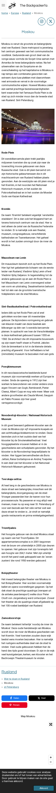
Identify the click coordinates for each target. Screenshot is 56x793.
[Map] (28, 743)
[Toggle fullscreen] (51, 724)
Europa (15, 13)
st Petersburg (11, 687)
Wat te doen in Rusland (17, 679)
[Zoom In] (51, 757)
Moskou (38, 13)
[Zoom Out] (51, 762)
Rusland (26, 13)
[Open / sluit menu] (3, 5)
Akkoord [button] (44, 788)
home (4, 13)
